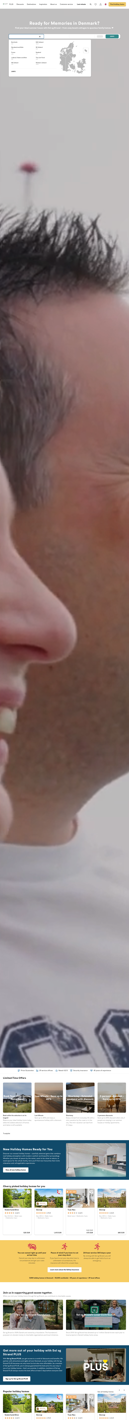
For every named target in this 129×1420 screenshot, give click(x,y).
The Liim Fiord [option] (40, 58)
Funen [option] (13, 53)
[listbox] (26, 36)
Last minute (81, 4)
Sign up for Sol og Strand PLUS (17, 1379)
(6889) (13, 71)
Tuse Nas (71, 1210)
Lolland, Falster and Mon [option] (19, 58)
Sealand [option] (38, 53)
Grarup (39, 1210)
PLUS (11, 4)
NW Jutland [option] (39, 43)
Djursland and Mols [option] (17, 48)
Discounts (20, 4)
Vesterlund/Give (12, 1210)
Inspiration (43, 4)
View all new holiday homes (16, 1170)
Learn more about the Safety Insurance (64, 1270)
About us (53, 4)
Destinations (31, 4)
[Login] (100, 4)
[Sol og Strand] (5, 4)
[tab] (10, 1206)
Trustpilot (6, 1133)
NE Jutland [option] (14, 63)
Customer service (66, 4)
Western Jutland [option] (41, 63)
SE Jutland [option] (39, 48)
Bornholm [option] (14, 43)
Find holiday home (117, 4)
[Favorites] (95, 4)
